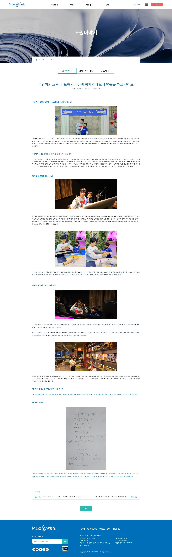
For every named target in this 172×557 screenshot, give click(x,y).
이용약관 (82, 529)
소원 (72, 4)
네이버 (40, 549)
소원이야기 (67, 71)
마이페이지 (139, 4)
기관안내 (54, 4)
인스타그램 (33, 549)
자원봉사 (89, 4)
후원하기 (157, 4)
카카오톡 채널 (47, 549)
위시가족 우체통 (86, 71)
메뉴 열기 (146, 4)
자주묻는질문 (116, 529)
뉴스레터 (105, 71)
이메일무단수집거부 (104, 529)
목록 (86, 508)
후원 (107, 4)
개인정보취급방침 (92, 529)
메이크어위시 (17, 4)
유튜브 (37, 549)
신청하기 (65, 541)
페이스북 (43, 549)
